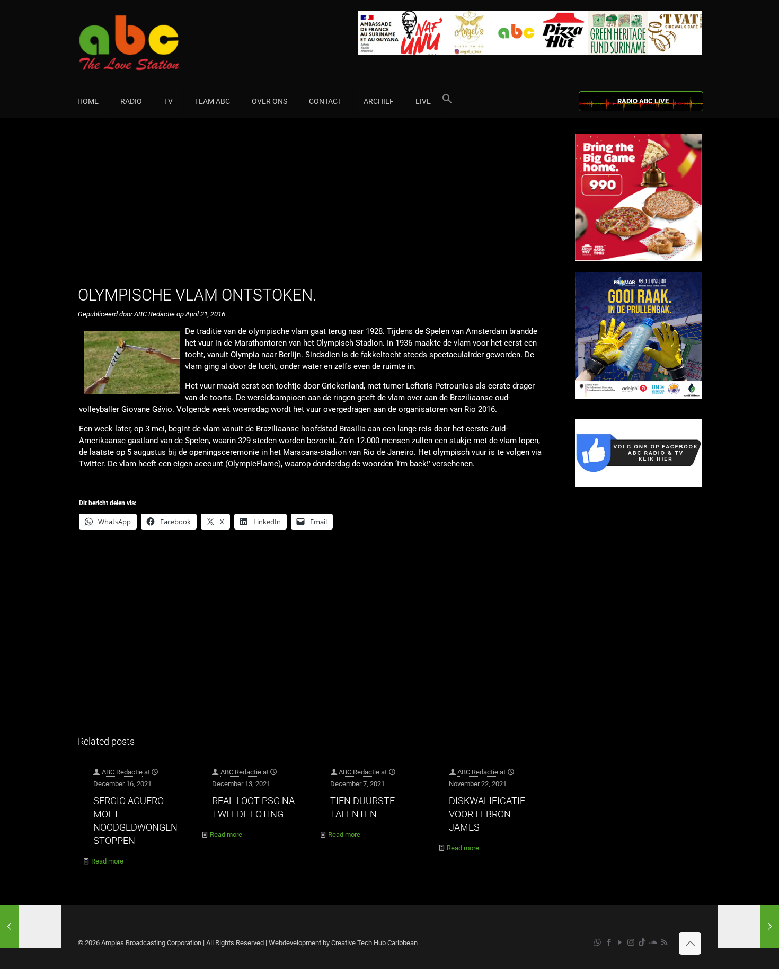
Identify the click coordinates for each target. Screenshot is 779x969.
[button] (447, 101)
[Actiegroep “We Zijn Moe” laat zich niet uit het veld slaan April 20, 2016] (30, 926)
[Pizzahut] (638, 258)
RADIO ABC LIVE (643, 101)
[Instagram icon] (631, 942)
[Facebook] (638, 485)
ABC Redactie (122, 772)
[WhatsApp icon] (597, 942)
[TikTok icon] (642, 942)
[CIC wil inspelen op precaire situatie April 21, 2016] (748, 926)
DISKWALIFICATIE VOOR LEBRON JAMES (487, 814)
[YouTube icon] (620, 942)
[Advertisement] (315, 208)
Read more (107, 861)
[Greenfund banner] (638, 397)
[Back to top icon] (690, 943)
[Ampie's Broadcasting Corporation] (149, 42)
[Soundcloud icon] (653, 942)
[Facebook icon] (609, 942)
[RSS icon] (664, 942)
